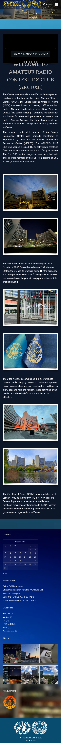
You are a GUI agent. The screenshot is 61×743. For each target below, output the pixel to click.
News (5, 628)
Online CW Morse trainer (13, 586)
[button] (6, 48)
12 (15, 557)
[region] (30, 50)
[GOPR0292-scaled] (48, 653)
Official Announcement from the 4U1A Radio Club (23, 590)
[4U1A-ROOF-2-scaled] (12, 674)
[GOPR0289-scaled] (30, 674)
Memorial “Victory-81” (11, 593)
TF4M (11, 157)
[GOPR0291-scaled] (48, 674)
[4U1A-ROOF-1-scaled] (12, 653)
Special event (8, 631)
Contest (6, 617)
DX (4, 620)
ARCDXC (6, 613)
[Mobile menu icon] (56, 4)
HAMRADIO (8, 624)
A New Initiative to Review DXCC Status (19, 600)
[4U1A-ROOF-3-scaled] (30, 653)
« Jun (5, 573)
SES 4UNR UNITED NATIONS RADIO (18, 597)
